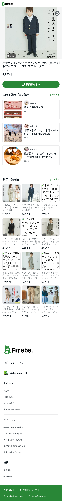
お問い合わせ (9, 397)
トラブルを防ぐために (13, 452)
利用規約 (7, 470)
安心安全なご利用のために (14, 446)
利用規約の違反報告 (12, 409)
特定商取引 (8, 476)
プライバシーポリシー (13, 434)
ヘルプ (6, 391)
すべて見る (55, 94)
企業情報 (8, 490)
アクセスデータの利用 (13, 440)
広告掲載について (28, 490)
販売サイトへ (33, 84)
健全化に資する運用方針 (13, 427)
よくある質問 (9, 403)
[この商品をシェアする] (57, 13)
